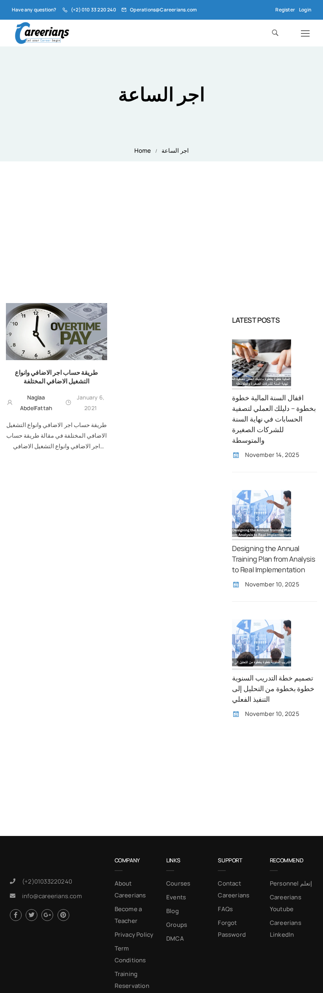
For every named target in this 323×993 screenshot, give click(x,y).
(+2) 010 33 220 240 (93, 9)
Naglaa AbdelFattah (36, 403)
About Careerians (130, 889)
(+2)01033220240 (47, 881)
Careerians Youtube (285, 903)
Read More (56, 460)
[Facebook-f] (16, 915)
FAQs (225, 909)
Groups (176, 925)
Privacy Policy (134, 934)
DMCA (175, 938)
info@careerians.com (52, 896)
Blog (172, 911)
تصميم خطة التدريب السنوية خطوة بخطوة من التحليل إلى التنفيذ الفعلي (273, 688)
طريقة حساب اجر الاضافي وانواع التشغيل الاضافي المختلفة (56, 376)
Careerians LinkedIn (285, 929)
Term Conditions (130, 954)
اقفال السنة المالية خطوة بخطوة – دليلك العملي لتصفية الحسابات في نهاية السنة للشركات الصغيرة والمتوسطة (274, 419)
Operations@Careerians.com (163, 9)
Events (176, 897)
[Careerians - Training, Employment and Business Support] (42, 33)
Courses (178, 883)
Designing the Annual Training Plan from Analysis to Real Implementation (273, 559)
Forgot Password (232, 929)
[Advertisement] (161, 220)
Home (142, 150)
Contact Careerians (233, 889)
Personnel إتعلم (291, 883)
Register (285, 9)
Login (305, 9)
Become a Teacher (128, 915)
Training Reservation (132, 980)
